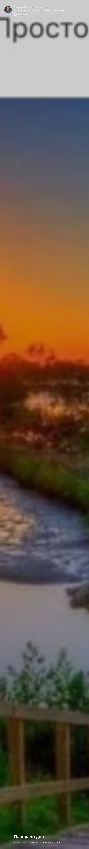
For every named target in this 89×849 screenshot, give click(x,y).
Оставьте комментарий (52, 842)
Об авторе (36, 10)
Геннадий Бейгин (22, 7)
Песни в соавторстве (53, 10)
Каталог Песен (21, 10)
